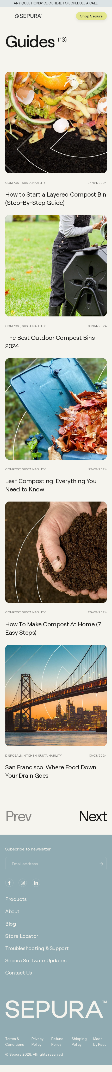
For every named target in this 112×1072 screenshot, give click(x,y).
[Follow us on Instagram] (22, 883)
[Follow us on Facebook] (9, 883)
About (12, 911)
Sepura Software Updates (36, 960)
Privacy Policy (37, 1041)
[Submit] (101, 863)
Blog (10, 923)
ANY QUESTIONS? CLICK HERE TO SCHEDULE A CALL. (56, 3)
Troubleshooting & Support (37, 948)
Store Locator (21, 935)
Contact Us (18, 972)
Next (93, 815)
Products (16, 898)
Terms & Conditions (14, 1041)
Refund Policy (57, 1041)
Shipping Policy (79, 1041)
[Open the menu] (8, 16)
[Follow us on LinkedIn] (36, 883)
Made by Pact (99, 1041)
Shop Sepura (91, 16)
